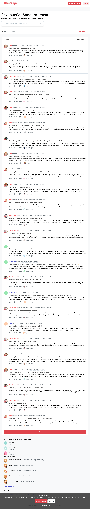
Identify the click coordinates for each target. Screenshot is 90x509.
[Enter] (3, 23)
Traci (10, 323)
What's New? (13, 9)
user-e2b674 (12, 442)
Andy (10, 138)
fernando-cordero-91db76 (16, 460)
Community (4, 9)
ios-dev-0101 (12, 470)
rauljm (10, 465)
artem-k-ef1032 (13, 481)
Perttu (10, 452)
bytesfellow (12, 447)
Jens (10, 45)
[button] (45, 505)
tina (10, 122)
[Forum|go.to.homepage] (10, 3)
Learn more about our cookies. (76, 497)
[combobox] (22, 23)
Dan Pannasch (13, 76)
